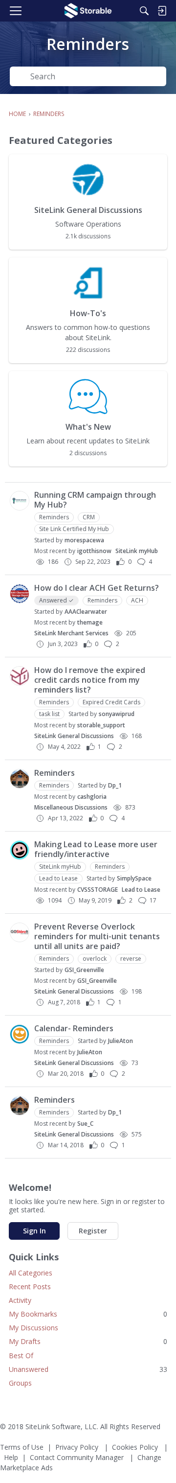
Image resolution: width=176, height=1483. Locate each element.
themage (90, 622)
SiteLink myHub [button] (60, 866)
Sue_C (85, 1123)
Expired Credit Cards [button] (111, 702)
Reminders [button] (54, 517)
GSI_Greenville (84, 970)
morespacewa (84, 540)
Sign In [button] (34, 1230)
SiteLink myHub (136, 551)
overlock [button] (95, 958)
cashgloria (92, 796)
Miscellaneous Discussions (71, 807)
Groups (20, 1383)
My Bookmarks (88, 1314)
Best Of (21, 1355)
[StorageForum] (88, 11)
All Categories (30, 1272)
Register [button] (93, 1230)
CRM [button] (89, 517)
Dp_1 (115, 785)
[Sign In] (162, 11)
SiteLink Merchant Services (71, 633)
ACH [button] (137, 600)
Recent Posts (30, 1286)
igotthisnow (94, 551)
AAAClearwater (86, 611)
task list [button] (49, 714)
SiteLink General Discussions (74, 736)
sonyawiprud (116, 714)
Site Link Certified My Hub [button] (74, 529)
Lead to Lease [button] (58, 878)
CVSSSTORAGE (97, 889)
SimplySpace (134, 878)
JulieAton (120, 1041)
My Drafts (88, 1341)
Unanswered (88, 1369)
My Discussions (33, 1327)
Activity (20, 1300)
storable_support (101, 725)
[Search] (144, 11)
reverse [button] (130, 958)
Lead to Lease (141, 889)
